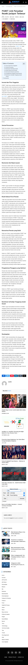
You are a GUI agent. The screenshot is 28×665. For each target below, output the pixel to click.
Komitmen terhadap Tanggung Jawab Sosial (14, 75)
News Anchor (5, 612)
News (3, 609)
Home (3, 607)
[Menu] (2, 2)
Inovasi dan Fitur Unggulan (11, 65)
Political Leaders (6, 614)
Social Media (5, 619)
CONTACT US (21, 657)
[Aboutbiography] (14, 2)
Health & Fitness (6, 605)
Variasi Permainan (9, 67)
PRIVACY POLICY (12, 657)
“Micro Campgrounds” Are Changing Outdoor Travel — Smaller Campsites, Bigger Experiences (18, 558)
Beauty (3, 586)
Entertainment (5, 596)
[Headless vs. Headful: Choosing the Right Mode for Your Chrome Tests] (14, 423)
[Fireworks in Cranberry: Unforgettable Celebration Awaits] (6, 541)
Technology (4, 625)
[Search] (26, 2)
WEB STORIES (5, 639)
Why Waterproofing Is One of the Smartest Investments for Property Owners (18, 534)
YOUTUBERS (5, 642)
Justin (10, 382)
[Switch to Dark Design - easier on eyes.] (23, 2)
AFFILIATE (4, 579)
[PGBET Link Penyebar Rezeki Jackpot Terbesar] (14, 30)
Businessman (5, 593)
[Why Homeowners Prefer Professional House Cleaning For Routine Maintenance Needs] (6, 549)
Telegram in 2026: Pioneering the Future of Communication (17, 564)
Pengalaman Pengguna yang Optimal (14, 73)
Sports (3, 621)
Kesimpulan (6, 78)
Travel (3, 632)
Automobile (4, 584)
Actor (3, 575)
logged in (12, 518)
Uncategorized (5, 635)
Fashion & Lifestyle (6, 598)
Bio (2, 589)
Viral (3, 637)
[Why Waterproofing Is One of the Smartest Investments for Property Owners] (6, 534)
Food (3, 602)
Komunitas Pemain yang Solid (12, 71)
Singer (3, 616)
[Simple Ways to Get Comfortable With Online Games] (14, 401)
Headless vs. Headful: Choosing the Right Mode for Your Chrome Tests (13, 432)
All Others (4, 582)
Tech (3, 623)
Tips (3, 630)
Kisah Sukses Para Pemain (11, 70)
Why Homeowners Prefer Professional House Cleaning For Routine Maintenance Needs (18, 550)
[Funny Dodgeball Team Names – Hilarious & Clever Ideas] (14, 452)
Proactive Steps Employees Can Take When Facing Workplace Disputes (13, 440)
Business (4, 591)
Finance (4, 600)
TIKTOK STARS (5, 628)
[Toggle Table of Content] (23, 63)
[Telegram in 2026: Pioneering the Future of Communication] (6, 565)
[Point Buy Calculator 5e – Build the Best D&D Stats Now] (14, 474)
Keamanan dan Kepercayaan (12, 68)
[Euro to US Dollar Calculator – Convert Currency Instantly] (14, 495)
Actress (3, 577)
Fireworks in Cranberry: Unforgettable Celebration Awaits (18, 541)
